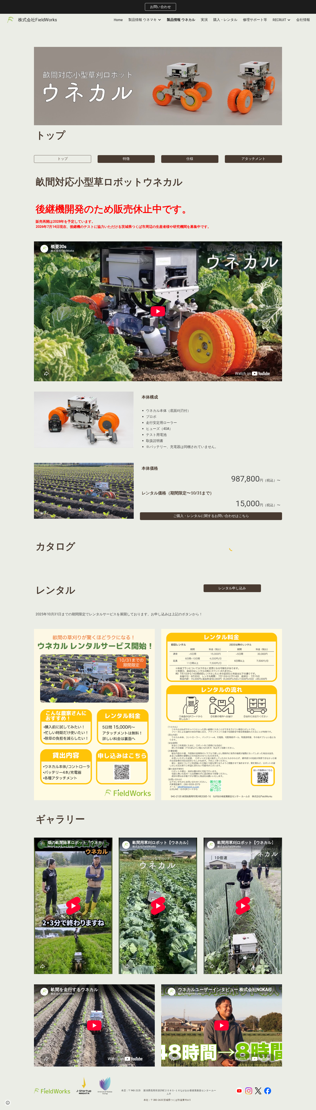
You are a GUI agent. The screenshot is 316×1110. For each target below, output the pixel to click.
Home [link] (118, 20)
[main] (158, 135)
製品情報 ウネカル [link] (181, 20)
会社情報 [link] (303, 20)
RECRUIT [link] (279, 20)
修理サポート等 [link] (255, 20)
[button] (62, 159)
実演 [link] (204, 20)
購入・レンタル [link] (225, 20)
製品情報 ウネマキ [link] (142, 20)
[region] (158, 7)
